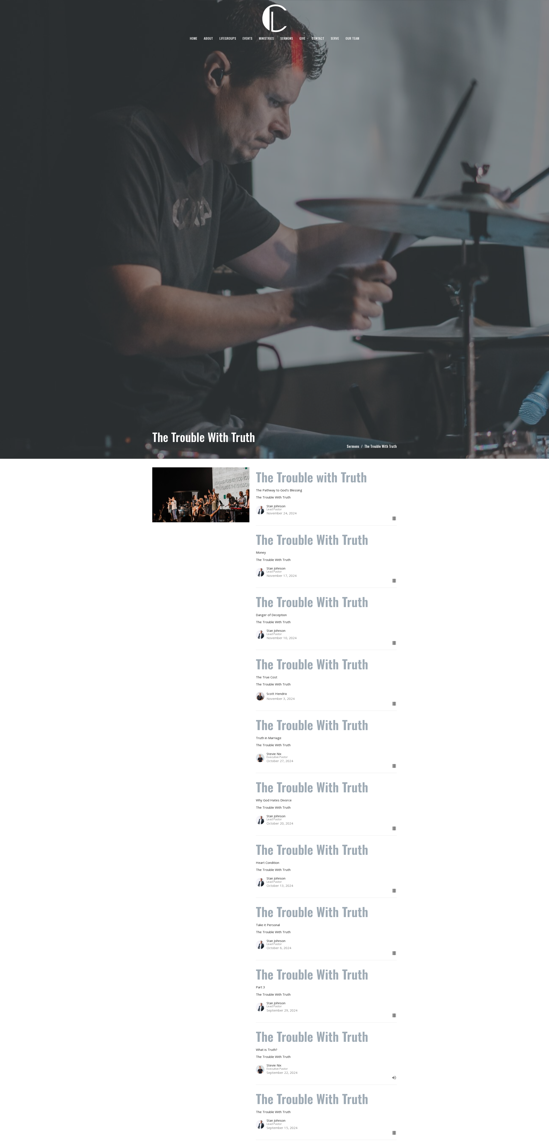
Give (302, 38)
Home (193, 38)
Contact (318, 38)
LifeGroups (227, 38)
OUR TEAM (352, 38)
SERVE (335, 38)
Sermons (286, 38)
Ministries (266, 38)
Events (247, 38)
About (208, 38)
